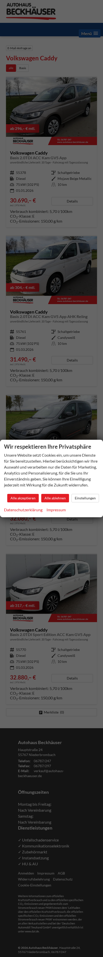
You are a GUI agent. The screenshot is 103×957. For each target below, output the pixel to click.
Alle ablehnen (55, 498)
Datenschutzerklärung (23, 509)
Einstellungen (85, 498)
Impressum (56, 509)
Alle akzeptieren (23, 498)
